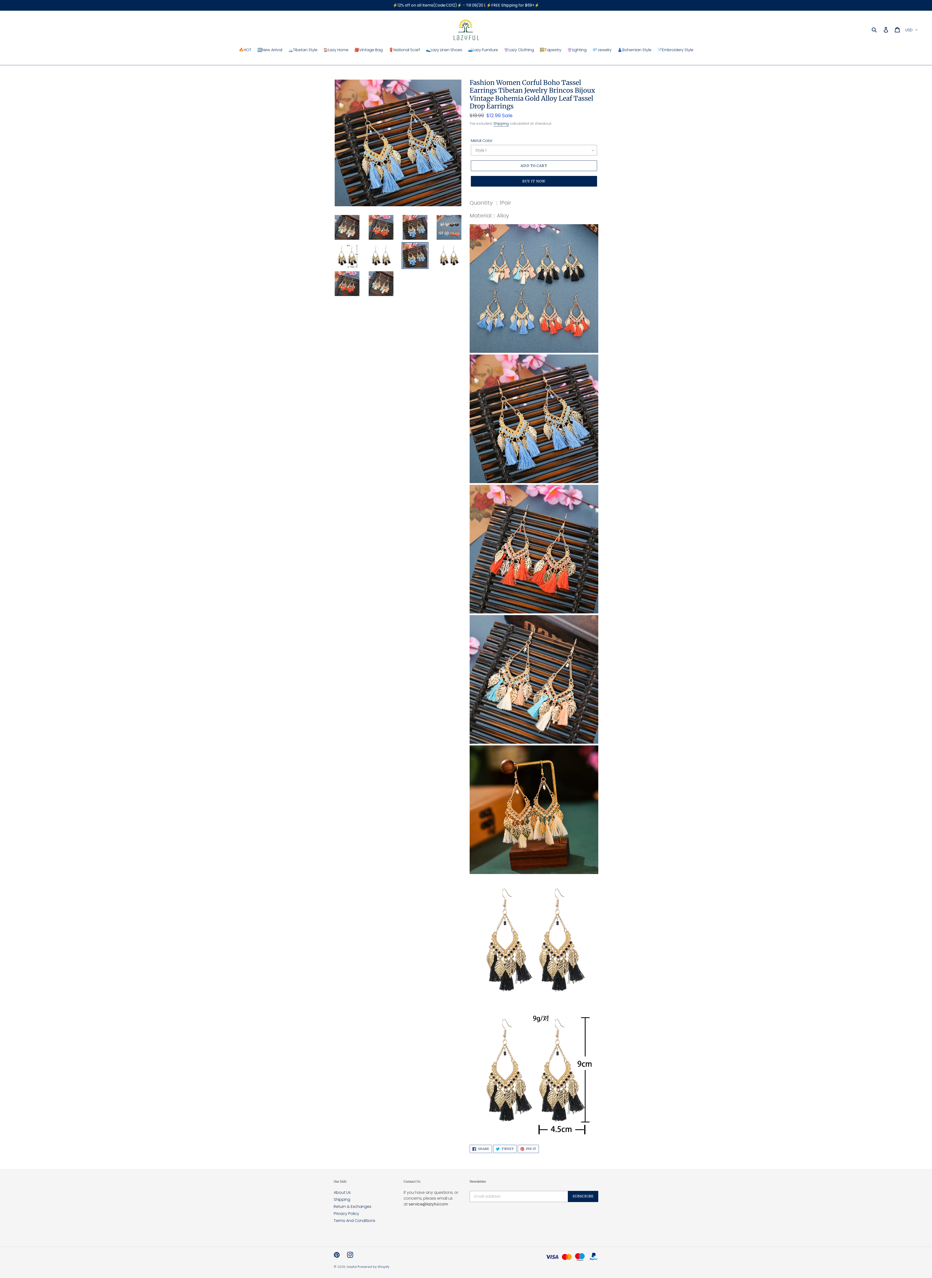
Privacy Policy (346, 1213)
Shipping (501, 123)
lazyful (352, 1266)
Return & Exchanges (352, 1206)
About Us (342, 1192)
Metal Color (481, 140)
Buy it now (533, 181)
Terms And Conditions (354, 1220)
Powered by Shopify (373, 1266)
